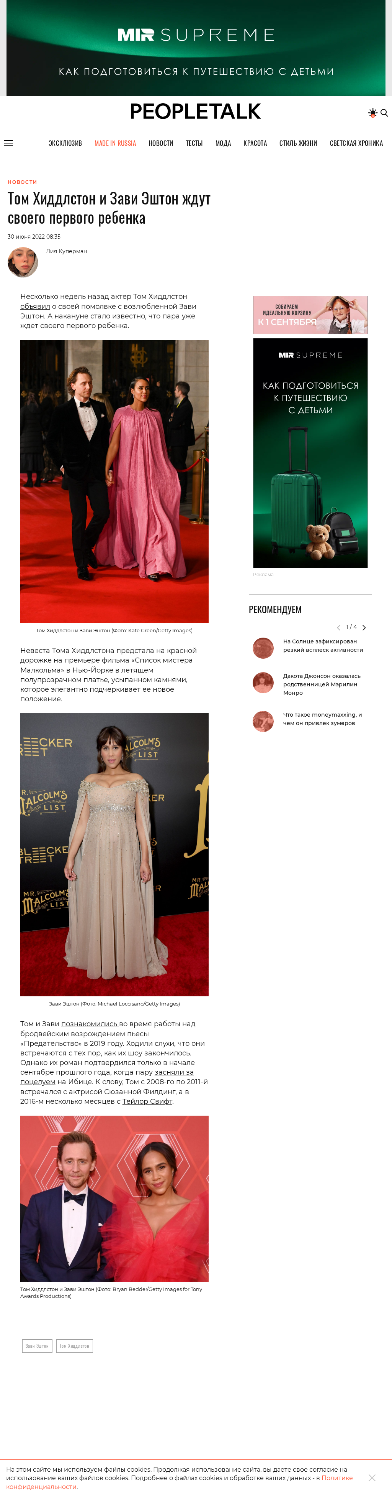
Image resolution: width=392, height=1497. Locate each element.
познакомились (90, 1024)
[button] (364, 627)
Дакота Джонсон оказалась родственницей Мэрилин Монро (322, 684)
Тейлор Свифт (147, 1101)
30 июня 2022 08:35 (34, 236)
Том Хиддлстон (75, 1345)
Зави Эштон (37, 1345)
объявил (35, 306)
